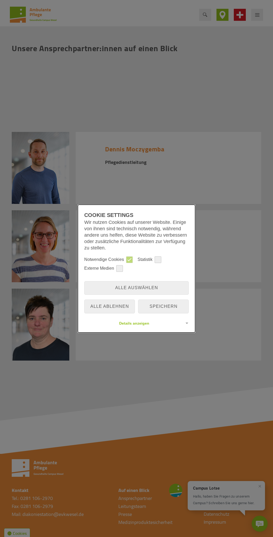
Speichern (164, 306)
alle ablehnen (109, 306)
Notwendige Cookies (104, 259)
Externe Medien (99, 268)
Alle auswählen (136, 287)
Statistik (145, 259)
